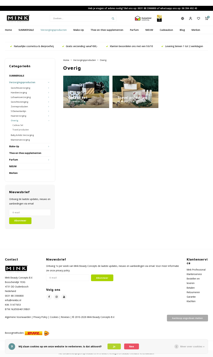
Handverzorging (19, 92)
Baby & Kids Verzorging (22, 135)
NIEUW (149, 29)
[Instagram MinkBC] (56, 297)
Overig (14, 120)
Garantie (191, 296)
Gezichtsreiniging (19, 101)
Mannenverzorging (20, 139)
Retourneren (193, 292)
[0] (206, 18)
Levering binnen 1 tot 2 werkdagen (184, 46)
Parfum (134, 29)
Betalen (191, 287)
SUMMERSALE (26, 29)
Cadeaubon (166, 29)
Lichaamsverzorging (21, 97)
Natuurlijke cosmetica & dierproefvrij (34, 46)
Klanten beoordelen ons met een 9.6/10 (131, 46)
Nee (131, 346)
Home (8, 29)
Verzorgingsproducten (54, 29)
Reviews (65, 317)
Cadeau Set (17, 125)
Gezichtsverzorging (20, 88)
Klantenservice (194, 274)
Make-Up (78, 29)
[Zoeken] (113, 18)
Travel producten (20, 129)
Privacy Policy (40, 317)
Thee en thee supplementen (107, 29)
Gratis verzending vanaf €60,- (82, 46)
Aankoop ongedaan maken (187, 318)
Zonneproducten (19, 106)
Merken (196, 29)
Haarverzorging (18, 115)
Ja (114, 346)
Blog (182, 29)
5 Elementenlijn (18, 111)
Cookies (54, 317)
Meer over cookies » (192, 346)
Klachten (191, 301)
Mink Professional (196, 269)
